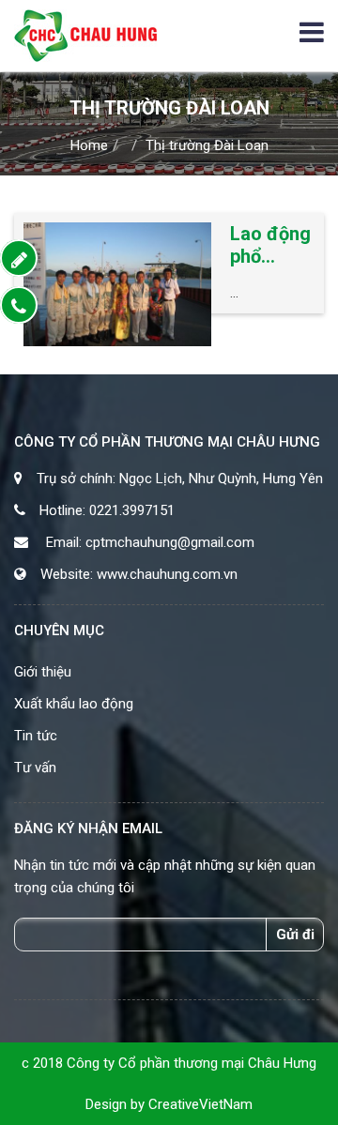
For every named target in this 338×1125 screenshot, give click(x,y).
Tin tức (35, 735)
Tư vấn (35, 767)
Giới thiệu (42, 671)
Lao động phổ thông (270, 244)
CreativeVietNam (200, 1104)
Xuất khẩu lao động (73, 703)
